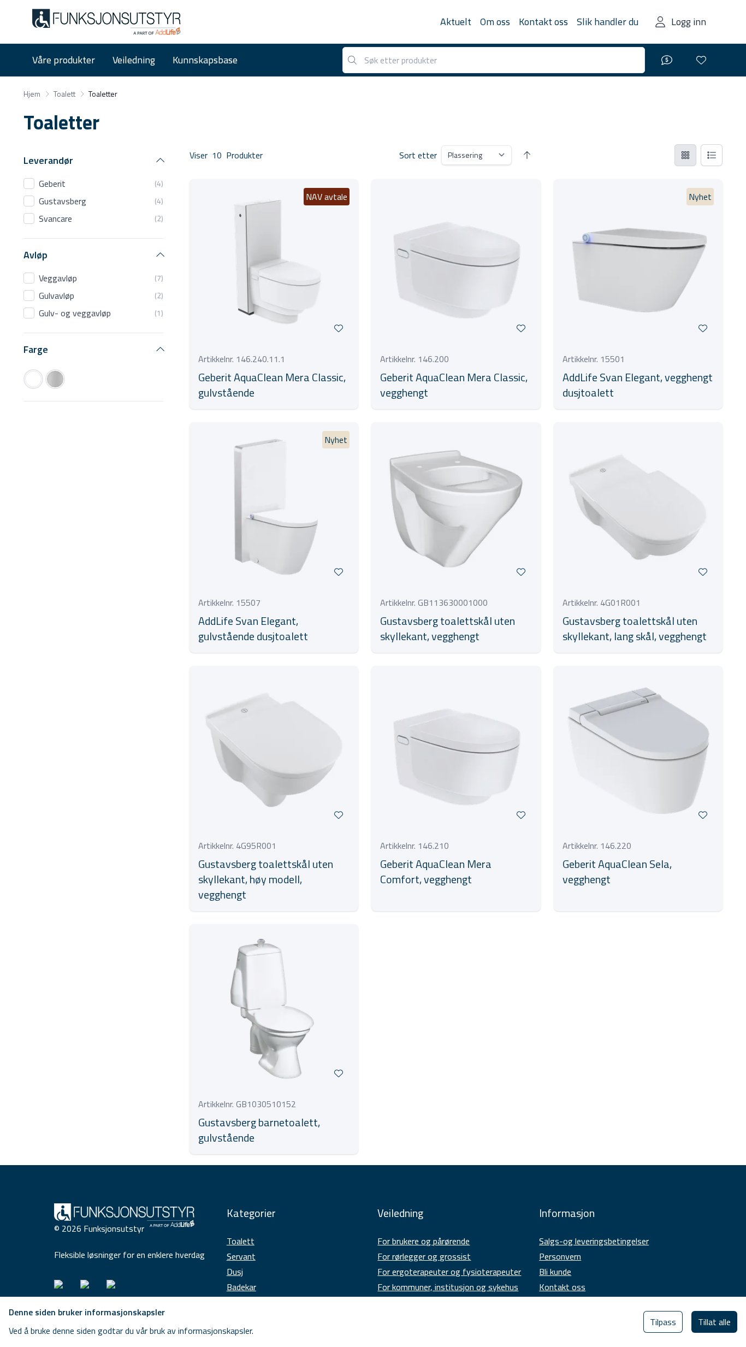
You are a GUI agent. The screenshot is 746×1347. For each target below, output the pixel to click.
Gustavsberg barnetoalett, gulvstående (259, 1130)
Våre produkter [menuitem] (63, 59)
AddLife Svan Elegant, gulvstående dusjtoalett (253, 628)
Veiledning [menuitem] (134, 59)
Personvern (560, 1256)
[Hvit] (33, 379)
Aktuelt (455, 21)
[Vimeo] (115, 1288)
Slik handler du (607, 21)
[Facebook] (89, 1288)
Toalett (240, 1241)
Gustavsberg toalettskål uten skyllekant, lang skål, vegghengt (635, 628)
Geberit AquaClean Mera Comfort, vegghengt (436, 871)
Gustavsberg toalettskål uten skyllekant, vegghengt (447, 628)
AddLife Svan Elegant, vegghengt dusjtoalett (638, 385)
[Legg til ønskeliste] (339, 328)
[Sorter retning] (527, 155)
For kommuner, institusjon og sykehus (447, 1286)
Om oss (495, 21)
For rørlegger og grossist (424, 1256)
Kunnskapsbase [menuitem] (205, 59)
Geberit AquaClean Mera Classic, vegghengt (454, 385)
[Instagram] (63, 1288)
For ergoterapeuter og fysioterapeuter (449, 1271)
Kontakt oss (543, 21)
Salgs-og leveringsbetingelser (594, 1241)
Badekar (241, 1286)
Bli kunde (555, 1271)
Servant (241, 1256)
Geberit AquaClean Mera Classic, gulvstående (272, 385)
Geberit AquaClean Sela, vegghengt (617, 871)
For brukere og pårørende (423, 1241)
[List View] (712, 155)
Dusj (235, 1271)
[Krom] (55, 379)
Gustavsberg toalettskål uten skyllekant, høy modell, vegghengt (265, 879)
